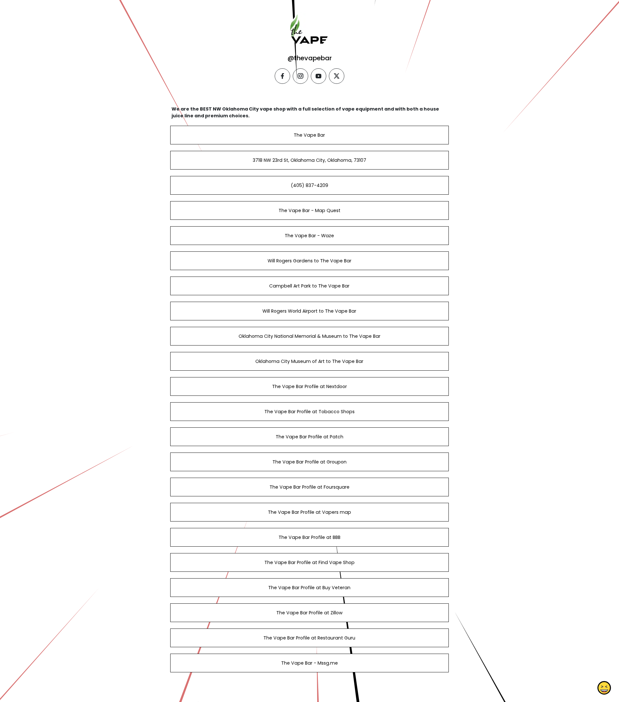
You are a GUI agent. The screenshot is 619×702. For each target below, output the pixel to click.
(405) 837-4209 (309, 185)
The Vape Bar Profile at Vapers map (309, 512)
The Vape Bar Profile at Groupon (309, 462)
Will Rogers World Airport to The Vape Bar (309, 311)
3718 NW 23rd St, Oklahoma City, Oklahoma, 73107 (309, 160)
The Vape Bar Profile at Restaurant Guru (309, 638)
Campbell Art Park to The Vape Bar (309, 286)
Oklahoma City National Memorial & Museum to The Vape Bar (309, 336)
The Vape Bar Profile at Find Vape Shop (309, 562)
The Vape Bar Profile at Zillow (309, 612)
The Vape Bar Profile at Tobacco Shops (309, 411)
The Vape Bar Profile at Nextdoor (309, 386)
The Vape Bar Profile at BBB (309, 537)
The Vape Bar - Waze (309, 235)
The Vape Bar (309, 135)
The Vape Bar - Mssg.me (309, 663)
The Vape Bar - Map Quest (309, 210)
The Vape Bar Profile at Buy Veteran (309, 587)
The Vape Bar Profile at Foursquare (309, 487)
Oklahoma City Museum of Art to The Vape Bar (309, 361)
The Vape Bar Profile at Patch (309, 437)
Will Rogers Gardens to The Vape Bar (309, 261)
